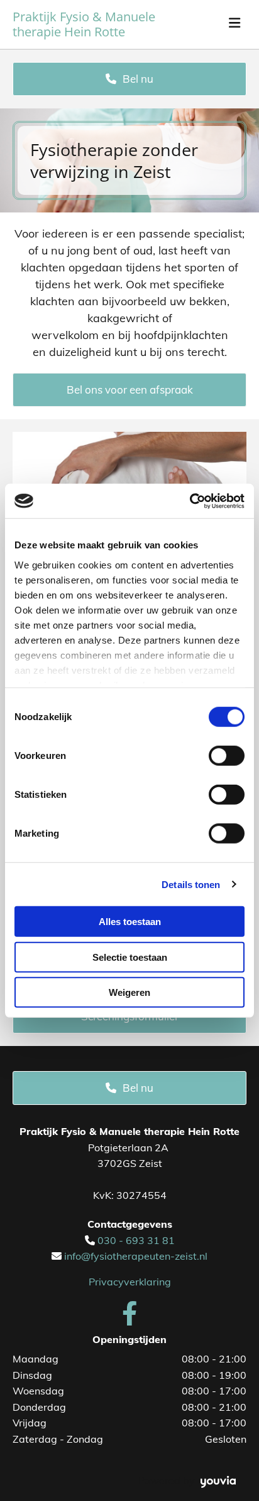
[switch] (227, 756)
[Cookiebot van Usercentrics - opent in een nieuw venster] (190, 501)
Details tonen (191, 884)
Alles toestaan (130, 921)
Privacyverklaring (130, 1281)
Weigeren (129, 992)
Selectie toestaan (129, 956)
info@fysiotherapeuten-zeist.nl (135, 1256)
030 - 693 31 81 (136, 1240)
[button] (129, 79)
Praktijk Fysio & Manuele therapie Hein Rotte (84, 24)
